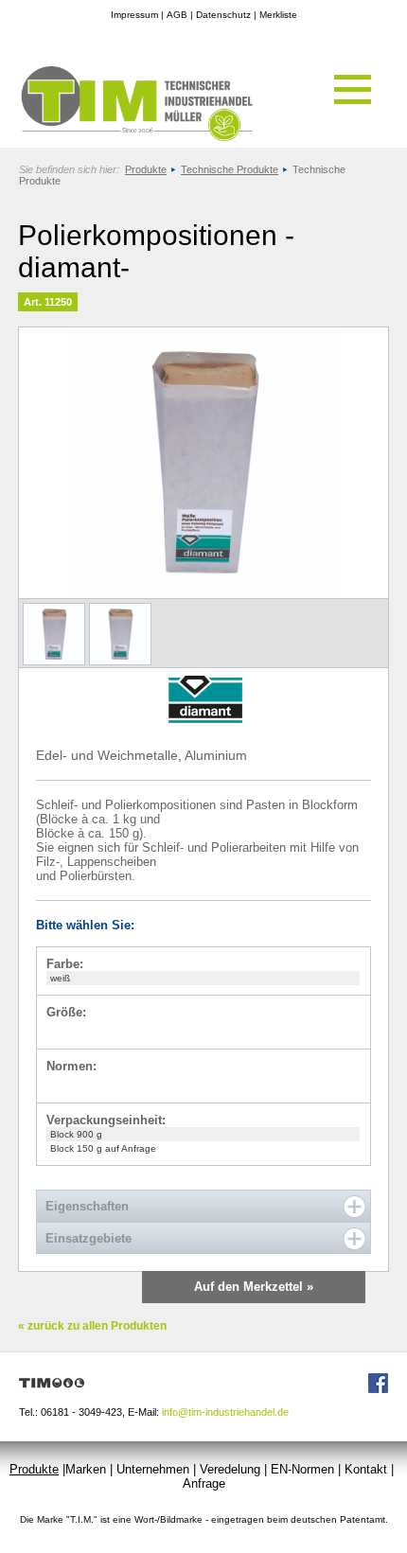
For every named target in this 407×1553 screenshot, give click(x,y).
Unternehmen (152, 1469)
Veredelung (230, 1469)
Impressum (134, 14)
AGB (177, 14)
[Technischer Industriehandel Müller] (128, 137)
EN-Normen (302, 1469)
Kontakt (366, 1469)
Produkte (146, 169)
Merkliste (278, 14)
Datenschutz (223, 14)
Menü (352, 89)
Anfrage (204, 1483)
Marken (85, 1469)
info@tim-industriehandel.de (225, 1412)
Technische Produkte (229, 169)
